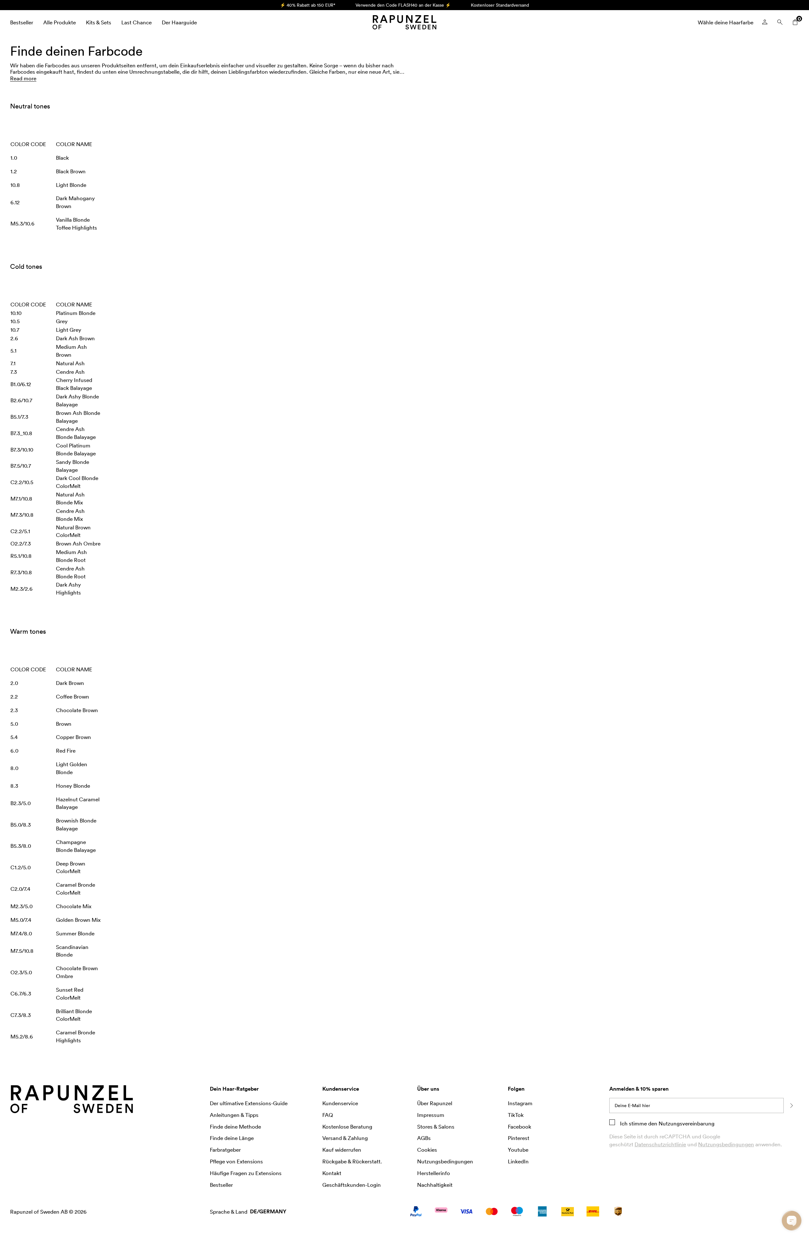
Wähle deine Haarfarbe (725, 22)
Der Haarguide (179, 22)
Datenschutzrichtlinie (660, 1144)
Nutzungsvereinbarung (686, 1123)
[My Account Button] (765, 22)
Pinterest (518, 1137)
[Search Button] (780, 22)
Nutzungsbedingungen (726, 1144)
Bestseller (21, 22)
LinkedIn (518, 1161)
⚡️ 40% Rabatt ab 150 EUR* (307, 5)
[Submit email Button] (791, 1105)
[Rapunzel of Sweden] (404, 22)
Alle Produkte (59, 22)
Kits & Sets (98, 22)
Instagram (520, 1102)
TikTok (516, 1114)
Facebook (519, 1126)
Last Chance (136, 22)
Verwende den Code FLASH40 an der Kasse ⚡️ (403, 5)
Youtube (518, 1149)
